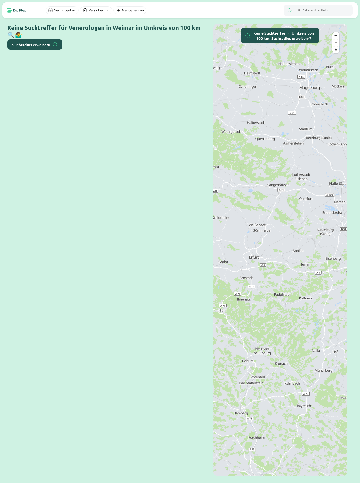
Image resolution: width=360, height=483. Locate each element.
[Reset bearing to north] (335, 49)
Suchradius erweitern (31, 44)
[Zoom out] (335, 42)
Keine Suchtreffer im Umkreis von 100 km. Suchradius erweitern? (283, 35)
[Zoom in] (335, 35)
